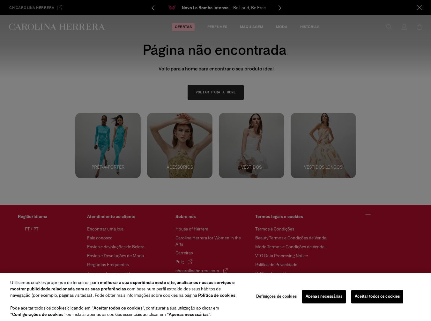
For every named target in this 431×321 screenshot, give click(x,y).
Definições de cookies (276, 296)
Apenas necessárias (324, 296)
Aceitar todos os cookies (377, 296)
